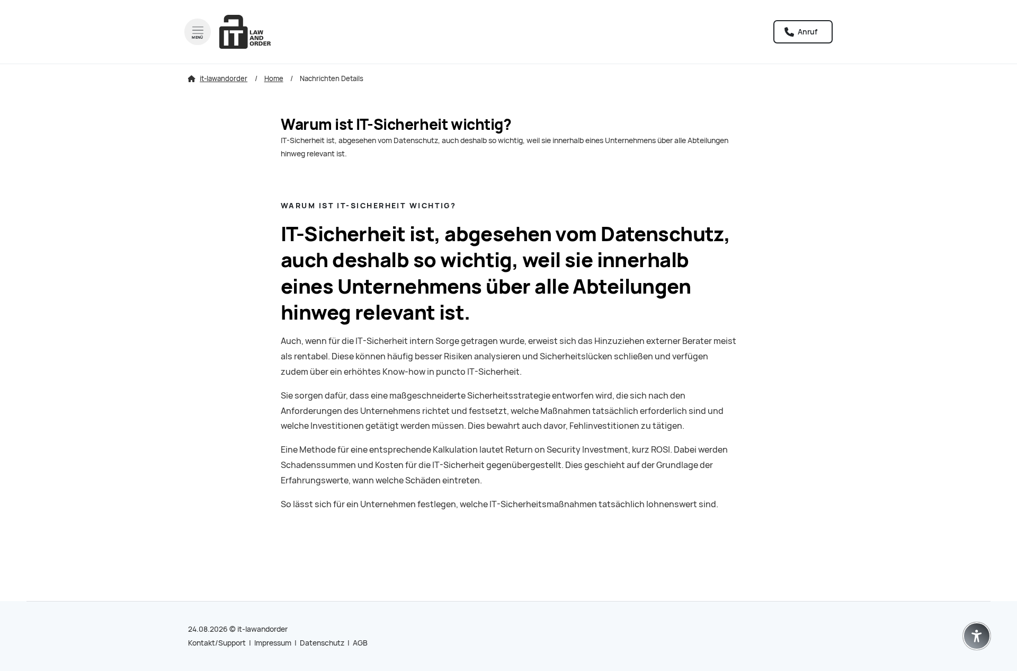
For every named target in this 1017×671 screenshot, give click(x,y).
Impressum (272, 643)
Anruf (806, 32)
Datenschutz (322, 643)
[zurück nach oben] (977, 610)
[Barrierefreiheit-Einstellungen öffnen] (977, 636)
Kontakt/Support (217, 643)
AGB (360, 643)
